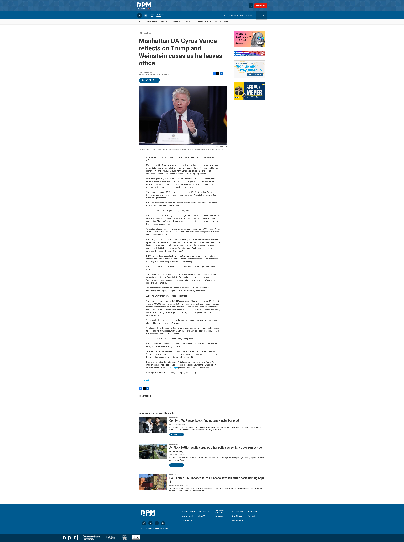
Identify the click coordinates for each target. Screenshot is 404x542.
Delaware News (150, 22)
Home (139, 22)
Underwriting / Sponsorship (220, 511)
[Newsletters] (249, 69)
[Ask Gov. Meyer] (249, 91)
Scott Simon (173, 424)
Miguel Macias (174, 485)
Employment (252, 511)
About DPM (202, 516)
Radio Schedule (237, 516)
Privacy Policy (164, 528)
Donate (261, 5)
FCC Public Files (187, 521)
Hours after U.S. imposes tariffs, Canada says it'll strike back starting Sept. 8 (217, 479)
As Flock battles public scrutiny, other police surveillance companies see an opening (215, 449)
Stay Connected (204, 22)
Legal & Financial (187, 516)
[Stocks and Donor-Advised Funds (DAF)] (249, 39)
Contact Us (252, 516)
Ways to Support (222, 22)
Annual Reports (203, 511)
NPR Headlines (145, 33)
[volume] (146, 15)
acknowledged (172, 368)
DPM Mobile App (237, 511)
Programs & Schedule (170, 22)
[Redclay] (124, 537)
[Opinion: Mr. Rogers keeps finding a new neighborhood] (153, 424)
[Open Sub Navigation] (158, 22)
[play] (139, 15)
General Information (188, 511)
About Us (189, 22)
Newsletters (219, 517)
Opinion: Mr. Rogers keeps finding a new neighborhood (204, 420)
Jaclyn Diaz (173, 455)
